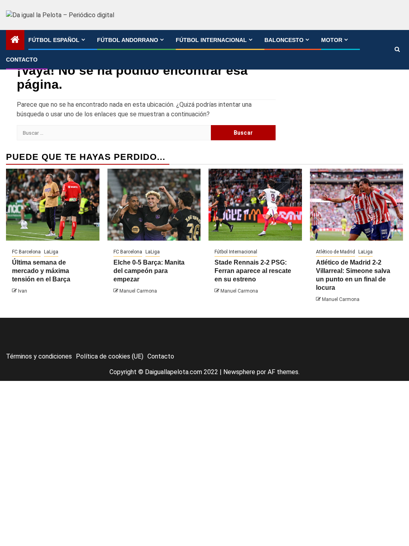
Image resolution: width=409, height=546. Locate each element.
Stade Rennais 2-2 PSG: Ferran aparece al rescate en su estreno (252, 271)
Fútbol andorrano (127, 40)
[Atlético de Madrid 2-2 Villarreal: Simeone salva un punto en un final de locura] (356, 205)
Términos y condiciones (39, 356)
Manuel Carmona (138, 291)
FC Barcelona (26, 252)
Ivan (22, 291)
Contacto (22, 59)
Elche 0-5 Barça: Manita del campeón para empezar (149, 271)
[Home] (15, 40)
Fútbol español (53, 40)
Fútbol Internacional (211, 40)
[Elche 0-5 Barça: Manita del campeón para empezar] (154, 205)
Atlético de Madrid (335, 252)
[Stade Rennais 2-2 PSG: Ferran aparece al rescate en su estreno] (255, 205)
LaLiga (51, 252)
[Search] (397, 49)
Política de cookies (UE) (109, 356)
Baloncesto (284, 40)
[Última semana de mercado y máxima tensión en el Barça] (52, 205)
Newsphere (239, 372)
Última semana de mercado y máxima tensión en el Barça (41, 271)
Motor (331, 40)
